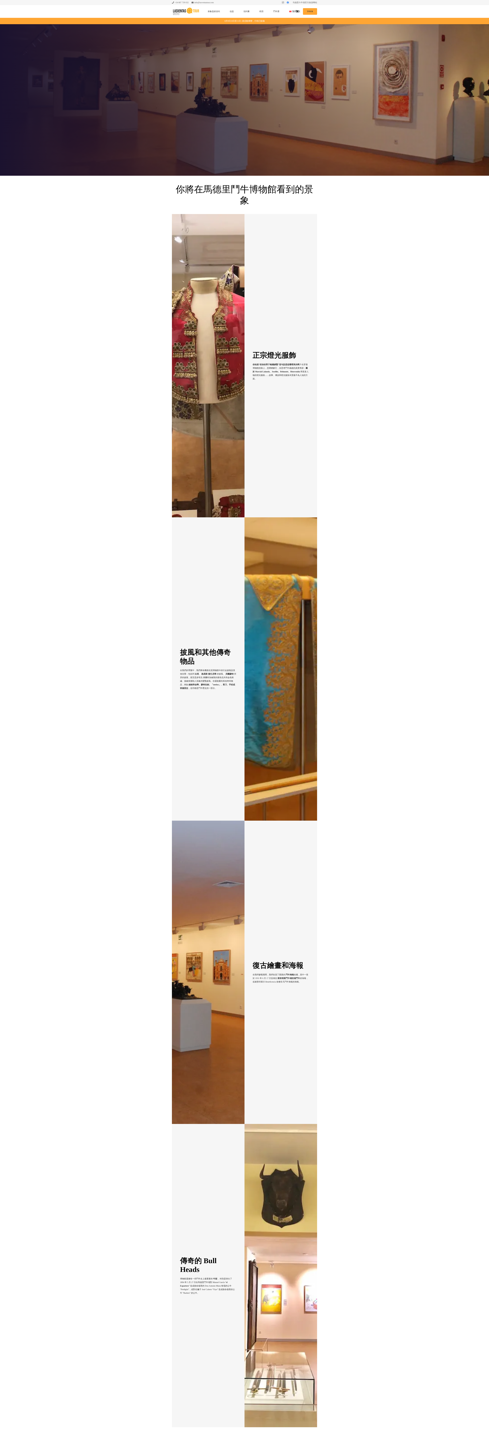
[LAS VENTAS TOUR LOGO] (186, 11)
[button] (222, 11)
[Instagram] (283, 3)
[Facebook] (288, 3)
